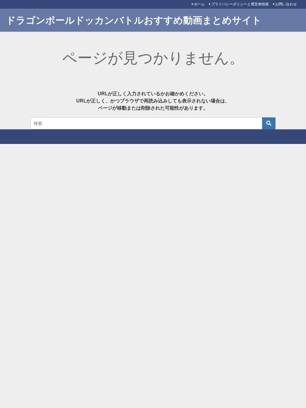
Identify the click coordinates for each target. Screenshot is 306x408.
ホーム (199, 4)
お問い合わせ (286, 4)
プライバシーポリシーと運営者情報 (240, 4)
